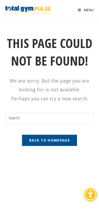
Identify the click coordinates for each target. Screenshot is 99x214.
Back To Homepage (49, 140)
